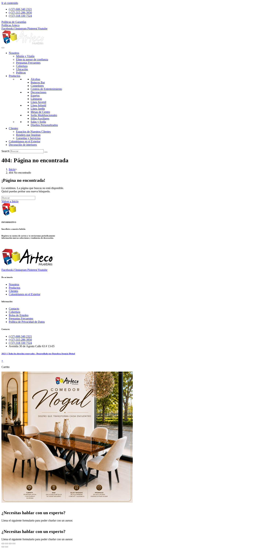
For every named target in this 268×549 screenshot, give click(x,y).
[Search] (45, 152)
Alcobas (35, 79)
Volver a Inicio (9, 201)
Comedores (37, 85)
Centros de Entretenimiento (46, 89)
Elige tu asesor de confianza (32, 59)
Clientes (13, 128)
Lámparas (36, 98)
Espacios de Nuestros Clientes (33, 131)
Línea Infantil (38, 105)
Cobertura (22, 66)
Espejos (35, 95)
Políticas (21, 72)
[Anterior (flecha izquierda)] (2, 546)
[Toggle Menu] (2, 47)
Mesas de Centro (40, 111)
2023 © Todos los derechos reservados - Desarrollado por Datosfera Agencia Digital (38, 353)
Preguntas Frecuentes (28, 62)
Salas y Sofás (38, 121)
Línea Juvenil (38, 102)
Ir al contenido (9, 3)
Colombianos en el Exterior (24, 141)
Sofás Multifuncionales (44, 115)
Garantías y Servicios (28, 138)
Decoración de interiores (23, 144)
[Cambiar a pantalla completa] (6, 543)
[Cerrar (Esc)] (13, 543)
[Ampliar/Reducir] (2, 543)
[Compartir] (10, 543)
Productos (14, 75)
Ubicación (22, 69)
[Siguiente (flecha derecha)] (6, 546)
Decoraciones (38, 92)
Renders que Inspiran (28, 134)
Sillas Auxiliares (40, 118)
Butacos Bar (38, 82)
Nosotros (14, 52)
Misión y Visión (25, 56)
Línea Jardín (38, 108)
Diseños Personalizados (44, 125)
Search (5, 151)
